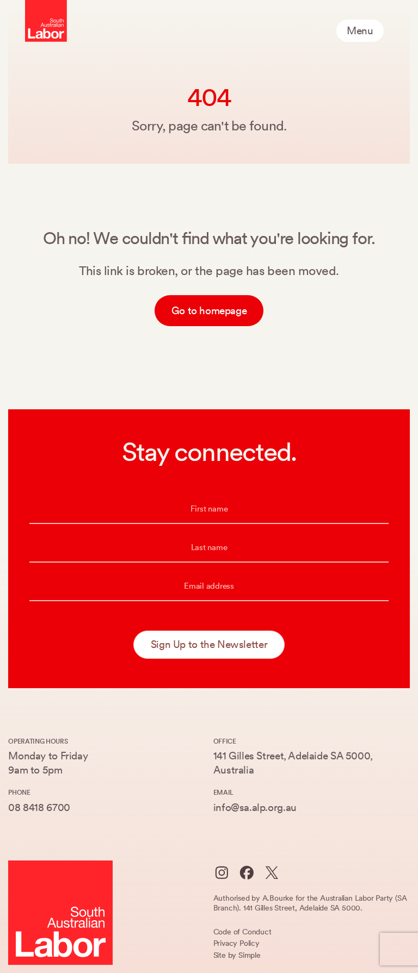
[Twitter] (271, 872)
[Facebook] (246, 872)
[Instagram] (221, 872)
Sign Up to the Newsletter (209, 644)
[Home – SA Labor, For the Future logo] (46, 21)
